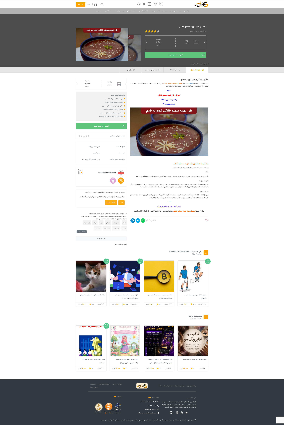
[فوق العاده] (88, 136)
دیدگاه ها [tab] (173, 70)
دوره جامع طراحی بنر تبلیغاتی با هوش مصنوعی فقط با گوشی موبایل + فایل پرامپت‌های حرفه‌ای (160, 363)
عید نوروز (116, 229)
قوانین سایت (117, 384)
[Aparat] (182, 412)
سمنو (124, 229)
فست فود (107, 229)
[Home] (142, 386)
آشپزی (108, 223)
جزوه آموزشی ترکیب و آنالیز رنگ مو (194, 360)
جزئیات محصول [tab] (196, 70)
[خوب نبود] (82, 136)
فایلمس (186, 11)
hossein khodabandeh (107, 173)
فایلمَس (190, 84)
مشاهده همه (81, 232)
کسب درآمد (155, 11)
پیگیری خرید (179, 386)
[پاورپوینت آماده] (161, 4)
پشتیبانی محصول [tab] (151, 70)
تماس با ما (94, 387)
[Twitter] (186, 412)
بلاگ (159, 386)
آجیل (124, 223)
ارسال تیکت (168, 386)
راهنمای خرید (191, 386)
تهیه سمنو (87, 223)
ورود (88, 4)
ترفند (95, 223)
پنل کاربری (108, 11)
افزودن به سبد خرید (175, 55)
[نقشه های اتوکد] (139, 4)
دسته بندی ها (176, 11)
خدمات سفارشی (130, 11)
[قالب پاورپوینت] (155, 4)
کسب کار (97, 229)
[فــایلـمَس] (201, 4)
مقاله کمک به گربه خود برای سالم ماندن (92, 295)
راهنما (165, 11)
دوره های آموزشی (195, 64)
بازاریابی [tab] (129, 70)
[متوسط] (84, 136)
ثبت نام (80, 4)
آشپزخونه (116, 223)
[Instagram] (171, 412)
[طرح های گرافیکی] (144, 4)
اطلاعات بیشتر (111, 202)
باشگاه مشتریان (143, 11)
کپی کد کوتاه (101, 239)
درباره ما (117, 11)
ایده (101, 223)
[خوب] (86, 136)
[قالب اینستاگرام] (149, 4)
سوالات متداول (104, 384)
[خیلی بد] (79, 136)
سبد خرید (98, 11)
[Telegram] (177, 412)
